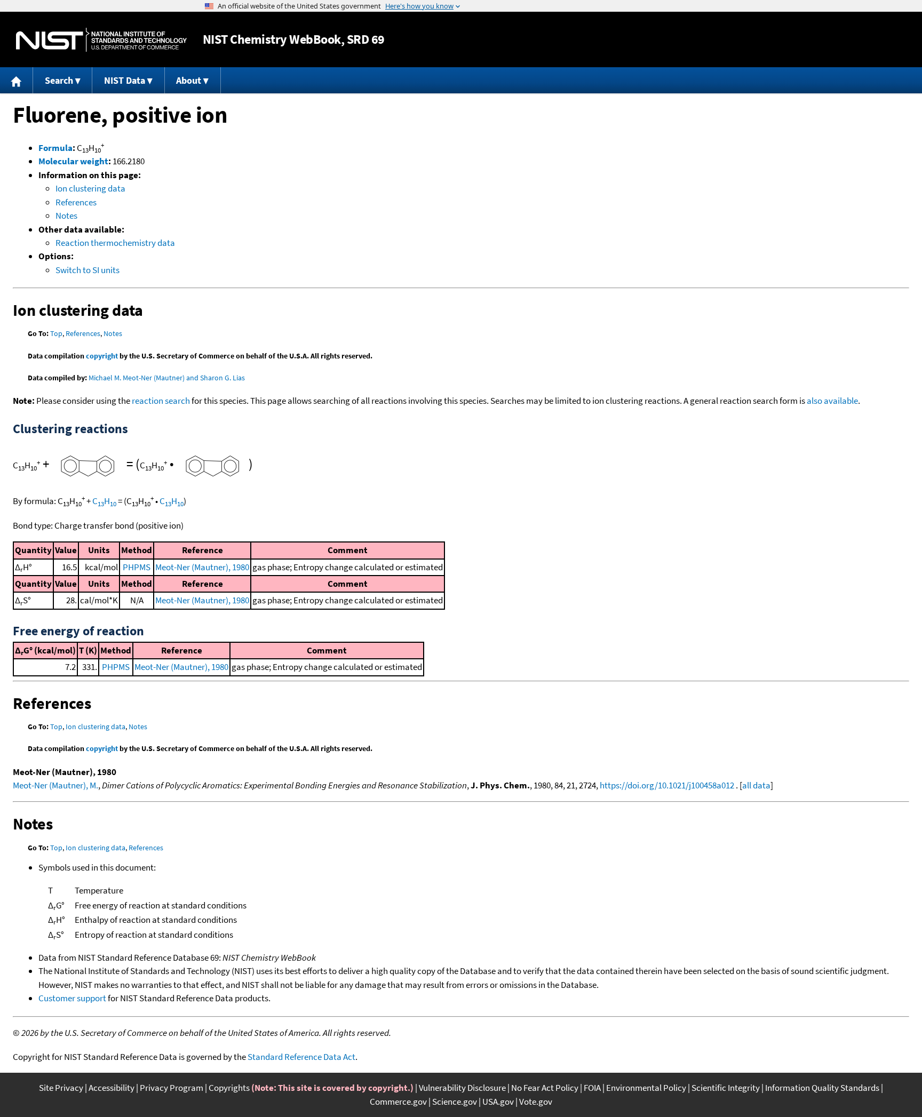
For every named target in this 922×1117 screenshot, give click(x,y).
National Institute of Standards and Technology (101, 40)
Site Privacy (61, 1088)
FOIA (592, 1088)
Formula (55, 148)
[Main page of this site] (16, 80)
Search (59, 80)
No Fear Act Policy (544, 1088)
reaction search (161, 400)
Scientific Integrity (725, 1088)
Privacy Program (171, 1088)
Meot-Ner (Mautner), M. (55, 785)
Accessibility (111, 1088)
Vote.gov (535, 1101)
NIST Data (124, 80)
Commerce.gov (398, 1101)
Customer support (72, 998)
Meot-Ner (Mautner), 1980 (202, 567)
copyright (102, 356)
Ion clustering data (90, 188)
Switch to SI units (87, 270)
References (76, 202)
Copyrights (229, 1088)
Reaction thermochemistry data (115, 243)
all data (756, 785)
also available (832, 400)
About (188, 80)
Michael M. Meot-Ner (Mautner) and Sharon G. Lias (167, 377)
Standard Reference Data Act (301, 1057)
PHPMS (136, 567)
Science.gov (454, 1101)
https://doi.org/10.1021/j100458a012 (667, 785)
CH (104, 501)
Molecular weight (73, 161)
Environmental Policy (646, 1088)
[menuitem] (16, 80)
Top (56, 333)
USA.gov (498, 1101)
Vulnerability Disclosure (462, 1088)
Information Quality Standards (822, 1088)
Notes (66, 215)
